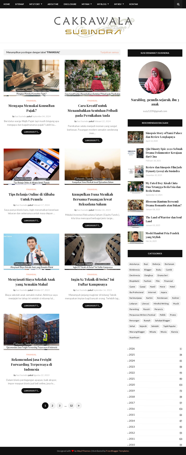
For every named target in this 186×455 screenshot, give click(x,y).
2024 (155, 360)
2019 (155, 390)
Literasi (145, 303)
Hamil (152, 286)
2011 (155, 438)
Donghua (148, 275)
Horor (162, 286)
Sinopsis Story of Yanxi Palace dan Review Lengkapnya (164, 135)
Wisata (152, 332)
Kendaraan (162, 298)
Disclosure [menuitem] (70, 4)
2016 (155, 408)
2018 (155, 396)
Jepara (164, 292)
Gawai (142, 286)
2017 (155, 402)
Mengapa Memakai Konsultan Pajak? (31, 108)
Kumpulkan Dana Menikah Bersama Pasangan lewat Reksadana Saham (92, 199)
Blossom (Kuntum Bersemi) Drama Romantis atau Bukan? (164, 203)
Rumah (147, 320)
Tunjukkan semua (109, 52)
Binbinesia (135, 269)
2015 (155, 414)
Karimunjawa (136, 298)
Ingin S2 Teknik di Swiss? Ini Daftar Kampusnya (92, 282)
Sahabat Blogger (162, 320)
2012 (155, 432)
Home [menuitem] (7, 4)
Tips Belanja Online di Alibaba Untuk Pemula (31, 196)
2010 (155, 444)
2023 (155, 366)
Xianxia (174, 332)
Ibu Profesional (136, 292)
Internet (152, 292)
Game (132, 286)
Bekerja (156, 264)
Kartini (149, 298)
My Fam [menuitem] (85, 4)
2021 (155, 378)
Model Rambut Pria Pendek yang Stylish (162, 235)
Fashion (147, 281)
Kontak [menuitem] (133, 4)
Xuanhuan (134, 337)
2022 (155, 372)
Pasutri (146, 309)
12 (71, 405)
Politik (162, 315)
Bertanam (169, 264)
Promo (173, 315)
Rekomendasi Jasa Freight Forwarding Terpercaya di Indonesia (31, 364)
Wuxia (164, 332)
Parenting (134, 309)
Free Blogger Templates (117, 451)
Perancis (159, 309)
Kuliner (175, 298)
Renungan (134, 320)
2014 (155, 420)
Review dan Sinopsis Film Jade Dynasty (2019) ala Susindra (164, 169)
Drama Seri (162, 275)
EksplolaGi (134, 281)
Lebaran (133, 303)
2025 (155, 354)
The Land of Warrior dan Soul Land (164, 219)
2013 (155, 426)
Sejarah (143, 326)
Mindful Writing (161, 303)
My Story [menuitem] (34, 4)
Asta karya (134, 264)
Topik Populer (169, 326)
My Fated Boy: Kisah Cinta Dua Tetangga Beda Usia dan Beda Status (163, 187)
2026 (155, 348)
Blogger (148, 269)
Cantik (169, 269)
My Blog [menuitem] (101, 4)
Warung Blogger (137, 332)
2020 (155, 384)
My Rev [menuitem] (118, 4)
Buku (158, 269)
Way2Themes (84, 451)
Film (158, 281)
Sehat (132, 326)
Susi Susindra (21, 116)
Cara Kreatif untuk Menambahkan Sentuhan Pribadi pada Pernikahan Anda (93, 110)
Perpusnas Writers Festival (142, 315)
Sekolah (155, 326)
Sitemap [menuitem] (19, 4)
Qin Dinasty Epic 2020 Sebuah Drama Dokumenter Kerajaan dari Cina (164, 152)
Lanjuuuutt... (31, 132)
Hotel (172, 286)
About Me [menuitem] (53, 4)
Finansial (168, 281)
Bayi (146, 264)
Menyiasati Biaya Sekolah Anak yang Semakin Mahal (31, 282)
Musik (176, 303)
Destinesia (135, 275)
